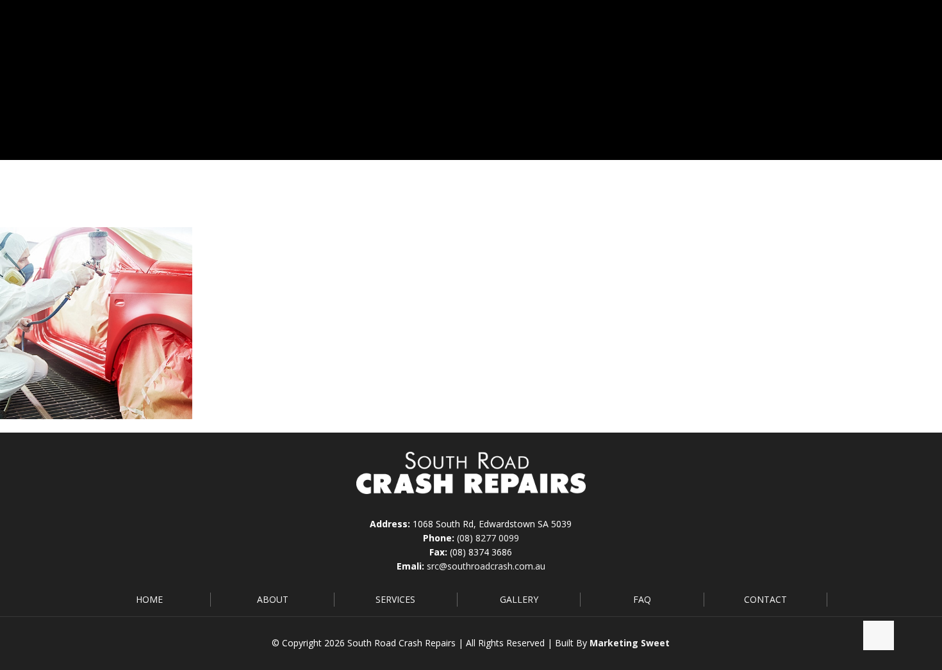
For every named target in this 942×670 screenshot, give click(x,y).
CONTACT (765, 599)
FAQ (642, 599)
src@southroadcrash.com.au (486, 566)
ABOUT (272, 599)
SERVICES (395, 599)
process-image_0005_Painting (792, 201)
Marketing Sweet (630, 643)
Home (641, 186)
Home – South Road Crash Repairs (754, 186)
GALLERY (519, 599)
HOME (149, 599)
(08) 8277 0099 (488, 538)
